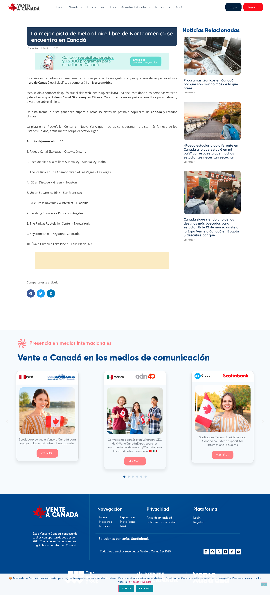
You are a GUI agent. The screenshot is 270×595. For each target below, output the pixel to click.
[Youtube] (238, 551)
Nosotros (75, 7)
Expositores (95, 7)
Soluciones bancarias (123, 538)
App (112, 7)
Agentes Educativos (135, 7)
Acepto (126, 588)
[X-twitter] (219, 551)
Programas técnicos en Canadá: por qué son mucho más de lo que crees (211, 84)
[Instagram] (206, 551)
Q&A (179, 7)
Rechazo (144, 588)
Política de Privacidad (139, 581)
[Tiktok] (232, 551)
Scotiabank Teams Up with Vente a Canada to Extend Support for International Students (222, 441)
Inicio (59, 7)
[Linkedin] (225, 551)
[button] (31, 293)
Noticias (161, 7)
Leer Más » (189, 92)
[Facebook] (212, 551)
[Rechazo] (264, 584)
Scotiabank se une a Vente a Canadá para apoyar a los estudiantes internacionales (47, 441)
